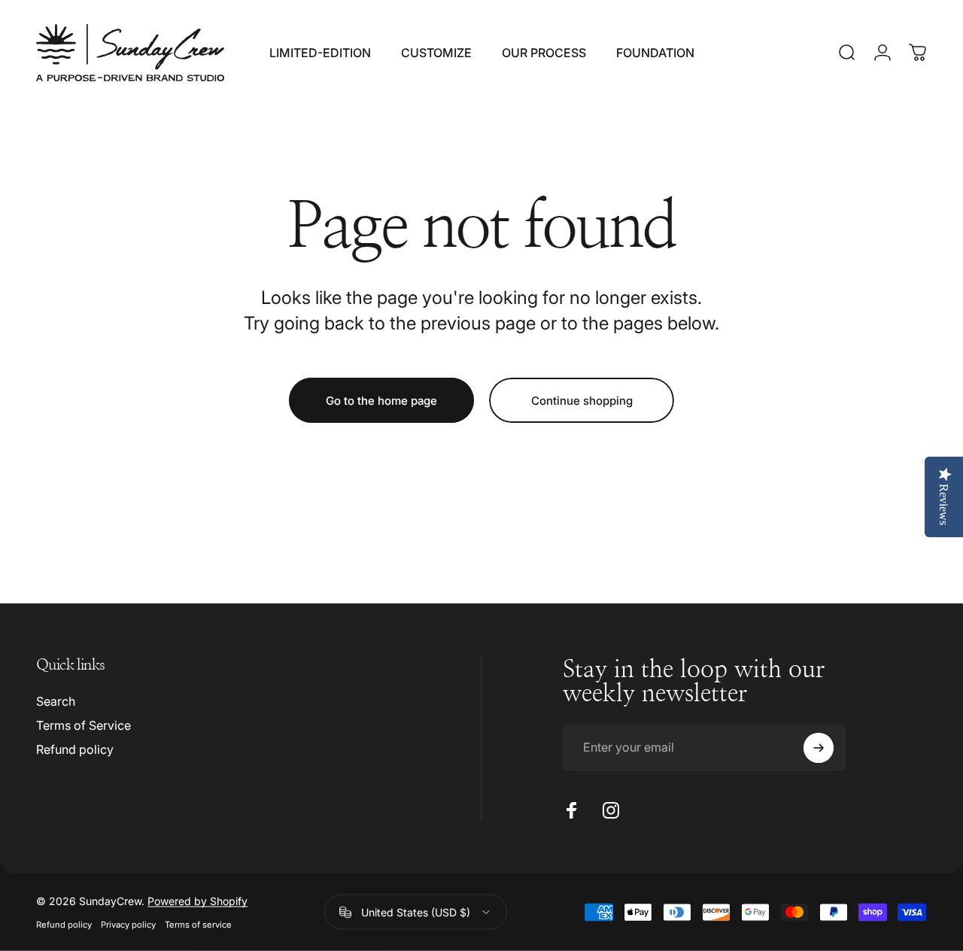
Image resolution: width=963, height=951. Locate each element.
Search (55, 701)
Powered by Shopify (197, 901)
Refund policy (75, 749)
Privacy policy (128, 924)
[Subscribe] (819, 748)
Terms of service (198, 924)
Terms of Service (83, 725)
